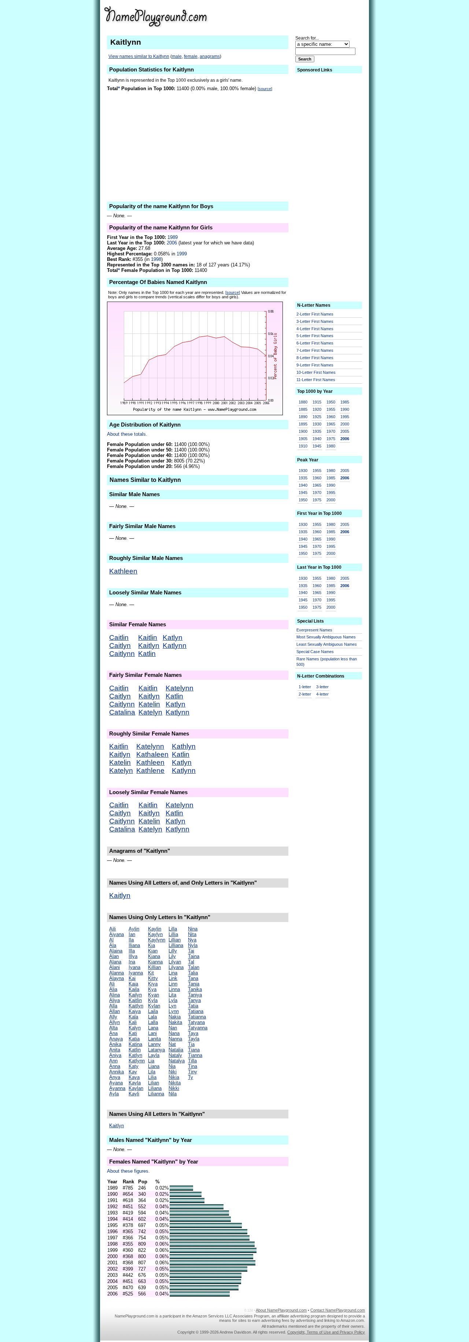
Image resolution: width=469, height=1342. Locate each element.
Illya (133, 956)
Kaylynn (156, 940)
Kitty (153, 978)
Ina (132, 962)
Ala (112, 945)
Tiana (194, 1049)
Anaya (116, 1038)
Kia (151, 945)
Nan (173, 1028)
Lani (152, 1033)
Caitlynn (122, 653)
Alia (113, 989)
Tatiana (195, 1011)
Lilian (153, 1082)
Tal (191, 962)
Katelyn (150, 712)
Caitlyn (120, 645)
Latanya (156, 1049)
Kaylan (136, 1088)
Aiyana (116, 934)
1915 (317, 402)
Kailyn (135, 995)
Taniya (195, 995)
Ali (112, 984)
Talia (193, 973)
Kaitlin (147, 637)
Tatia (193, 1006)
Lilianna (156, 1093)
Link (173, 978)
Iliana (134, 945)
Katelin (149, 704)
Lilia (152, 1077)
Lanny (154, 1044)
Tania (193, 984)
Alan (114, 956)
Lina (173, 973)
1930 (317, 424)
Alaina (115, 951)
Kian (153, 951)
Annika (116, 1071)
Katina (135, 1044)
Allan (114, 1011)
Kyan (153, 995)
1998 (156, 259)
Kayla (135, 1082)
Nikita (175, 1082)
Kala (133, 1017)
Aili (112, 929)
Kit (151, 973)
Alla (113, 1006)
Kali (133, 1022)
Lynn (174, 1011)
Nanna (175, 1038)
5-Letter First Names (314, 335)
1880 (303, 402)
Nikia (174, 1077)
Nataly (175, 1055)
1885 (303, 409)
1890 (303, 416)
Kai (132, 978)
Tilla (192, 1060)
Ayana (116, 1082)
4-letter (322, 694)
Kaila (134, 989)
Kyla (153, 1000)
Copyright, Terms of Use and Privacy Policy (326, 1332)
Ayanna (117, 1088)
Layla (153, 1055)
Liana (153, 1066)
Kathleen (123, 571)
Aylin (134, 929)
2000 (344, 424)
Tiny (192, 1071)
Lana (153, 1028)
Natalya (177, 1060)
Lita (172, 995)
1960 (330, 416)
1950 (330, 402)
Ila (131, 940)
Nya (192, 940)
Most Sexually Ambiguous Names (326, 637)
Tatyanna (197, 1028)
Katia (134, 1038)
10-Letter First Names (316, 372)
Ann (113, 1060)
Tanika (195, 989)
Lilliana (176, 945)
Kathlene (150, 770)
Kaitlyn (148, 645)
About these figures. (128, 1171)
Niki (173, 1071)
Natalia (176, 1049)
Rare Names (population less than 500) (326, 662)
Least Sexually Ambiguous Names (326, 644)
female (190, 56)
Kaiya (135, 1011)
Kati (133, 1033)
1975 (330, 438)
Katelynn (179, 688)
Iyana (134, 967)
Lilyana (176, 967)
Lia (151, 1060)
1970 (330, 431)
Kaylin (154, 929)
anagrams (210, 56)
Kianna (155, 962)
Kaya (134, 1077)
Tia (191, 1044)
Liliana (155, 1088)
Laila (153, 1011)
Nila (173, 1093)
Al (111, 940)
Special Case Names (315, 651)
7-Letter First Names (314, 350)
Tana (193, 978)
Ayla (114, 1093)
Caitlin (119, 637)
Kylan (154, 1006)
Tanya (194, 1000)
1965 (330, 424)
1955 (330, 409)
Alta (113, 1028)
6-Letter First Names (314, 343)
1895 (303, 424)
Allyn (114, 1022)
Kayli (134, 1093)
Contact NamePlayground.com (337, 1310)
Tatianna (197, 1017)
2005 (344, 431)
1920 (317, 409)
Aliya (114, 1000)
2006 (172, 243)
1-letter (305, 687)
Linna (174, 989)
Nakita (175, 1022)
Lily (172, 956)
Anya (114, 1077)
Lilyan (175, 962)
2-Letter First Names (314, 314)
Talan (193, 967)
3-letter (322, 687)
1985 (344, 402)
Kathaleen (152, 754)
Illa (132, 951)
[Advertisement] (308, 16)
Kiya (153, 984)
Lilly (173, 951)
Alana (115, 962)
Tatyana (196, 1022)
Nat (172, 1044)
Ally (113, 1017)
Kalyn (135, 1028)
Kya (152, 989)
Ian (132, 934)
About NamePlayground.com (281, 1310)
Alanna (116, 973)
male (177, 56)
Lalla (153, 1022)
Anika (115, 1044)
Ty (190, 1077)
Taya (193, 1033)
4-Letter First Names (314, 329)
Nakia (175, 1017)
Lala (152, 1017)
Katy (134, 1066)
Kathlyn (184, 746)
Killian (154, 967)
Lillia (173, 934)
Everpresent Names (314, 630)
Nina (192, 929)
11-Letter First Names (315, 379)
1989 (172, 237)
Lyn (172, 1006)
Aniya (115, 1055)
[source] (265, 88)
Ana (113, 1033)
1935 (317, 431)
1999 (182, 254)
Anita (114, 1049)
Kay (133, 1071)
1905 (303, 438)
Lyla (173, 1000)
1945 (317, 446)
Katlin (147, 653)
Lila (151, 1071)
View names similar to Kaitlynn (138, 56)
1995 (344, 416)
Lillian (175, 940)
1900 (303, 431)
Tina (192, 1066)
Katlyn (172, 637)
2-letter (305, 694)
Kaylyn (155, 934)
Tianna (195, 1055)
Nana (174, 1033)
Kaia (133, 984)
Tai (191, 951)
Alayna (116, 978)
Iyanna (136, 973)
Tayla (193, 1038)
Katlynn (175, 645)
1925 (317, 416)
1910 (303, 446)
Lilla (173, 929)
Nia (172, 1066)
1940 (317, 438)
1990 (344, 409)
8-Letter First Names (314, 357)
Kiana (154, 956)
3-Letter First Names (314, 321)
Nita (192, 934)
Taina (193, 956)
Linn (173, 984)
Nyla (192, 945)
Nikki (174, 1088)
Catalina (122, 712)
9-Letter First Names (314, 365)
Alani (114, 967)
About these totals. (127, 434)
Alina (114, 995)
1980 (330, 446)
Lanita (154, 1038)
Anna (114, 1066)
